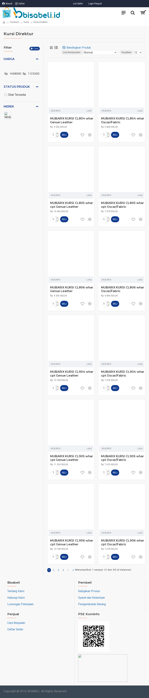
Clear (36, 48)
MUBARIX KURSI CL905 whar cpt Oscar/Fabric (122, 458)
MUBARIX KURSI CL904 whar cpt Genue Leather (71, 373)
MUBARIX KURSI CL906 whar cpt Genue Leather (71, 542)
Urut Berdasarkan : (72, 52)
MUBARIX (56, 111)
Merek (9, 106)
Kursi (26, 22)
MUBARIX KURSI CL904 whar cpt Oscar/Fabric (122, 373)
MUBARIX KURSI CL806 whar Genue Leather (71, 289)
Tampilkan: (126, 52)
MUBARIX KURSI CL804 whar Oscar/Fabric (122, 120)
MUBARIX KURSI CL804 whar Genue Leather (71, 120)
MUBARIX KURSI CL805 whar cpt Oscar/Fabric (122, 204)
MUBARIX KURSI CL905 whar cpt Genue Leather (71, 458)
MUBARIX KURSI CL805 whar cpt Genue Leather (71, 204)
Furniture (14, 22)
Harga (9, 59)
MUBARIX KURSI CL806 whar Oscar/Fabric (122, 289)
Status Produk (17, 86)
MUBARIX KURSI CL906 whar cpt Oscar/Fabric (122, 542)
